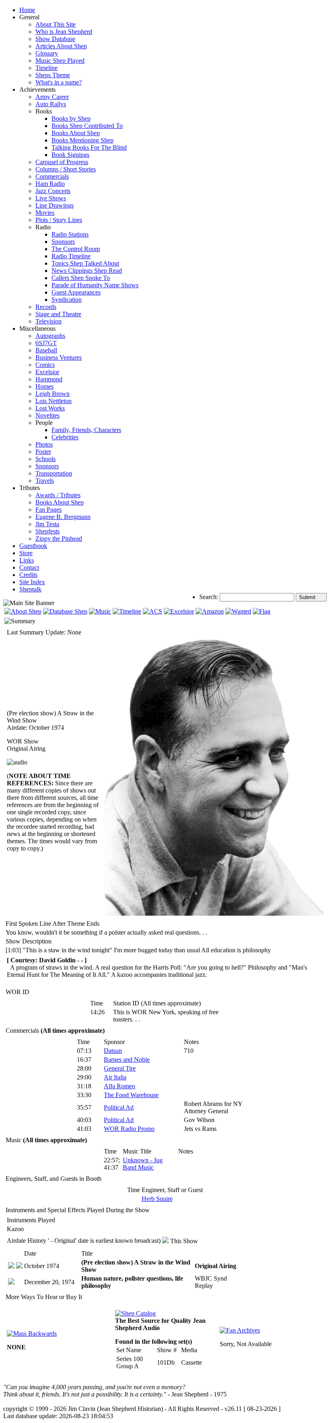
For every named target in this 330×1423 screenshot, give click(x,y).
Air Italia (115, 1077)
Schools (45, 458)
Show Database (55, 38)
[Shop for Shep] (179, 611)
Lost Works (50, 408)
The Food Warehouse (131, 1094)
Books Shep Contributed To (87, 125)
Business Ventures (58, 357)
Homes (44, 386)
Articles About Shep (61, 46)
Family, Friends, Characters (86, 429)
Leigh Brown (52, 393)
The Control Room (76, 248)
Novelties (47, 415)
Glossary (46, 53)
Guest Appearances (76, 292)
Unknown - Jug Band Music (143, 1164)
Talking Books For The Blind (89, 147)
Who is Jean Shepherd (63, 31)
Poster (43, 451)
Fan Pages (48, 509)
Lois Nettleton (53, 400)
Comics (45, 364)
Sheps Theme (52, 75)
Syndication (67, 299)
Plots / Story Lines (58, 219)
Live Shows (50, 198)
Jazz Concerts (52, 190)
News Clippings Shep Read (87, 270)
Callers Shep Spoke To (81, 277)
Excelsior (47, 372)
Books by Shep (71, 118)
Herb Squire (157, 1198)
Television (48, 321)
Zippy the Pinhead (58, 538)
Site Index (32, 582)
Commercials (52, 176)
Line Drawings (54, 205)
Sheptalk (30, 589)
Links (26, 560)
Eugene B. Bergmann (63, 516)
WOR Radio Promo (129, 1128)
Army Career (52, 96)
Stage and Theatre (58, 314)
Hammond (48, 379)
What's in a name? (58, 82)
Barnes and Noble (127, 1059)
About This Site (55, 24)
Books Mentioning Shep (82, 140)
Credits (28, 574)
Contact (29, 567)
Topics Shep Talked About (85, 263)
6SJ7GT (46, 343)
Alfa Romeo (119, 1086)
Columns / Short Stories (65, 169)
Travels (44, 480)
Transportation (53, 473)
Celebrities (65, 437)
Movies (44, 212)
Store (26, 553)
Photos (44, 444)
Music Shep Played (60, 60)
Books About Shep (76, 133)
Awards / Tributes (57, 495)
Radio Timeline (71, 256)
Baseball (46, 350)
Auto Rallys (50, 104)
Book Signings (70, 154)
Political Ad (119, 1107)
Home (27, 9)
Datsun (113, 1050)
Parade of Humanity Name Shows (95, 285)
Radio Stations (70, 234)
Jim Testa (47, 524)
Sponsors (63, 241)
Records (45, 306)
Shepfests (47, 531)
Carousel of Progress (61, 162)
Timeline (46, 67)
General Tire (120, 1068)
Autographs (50, 335)
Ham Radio (50, 183)
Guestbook (33, 545)
